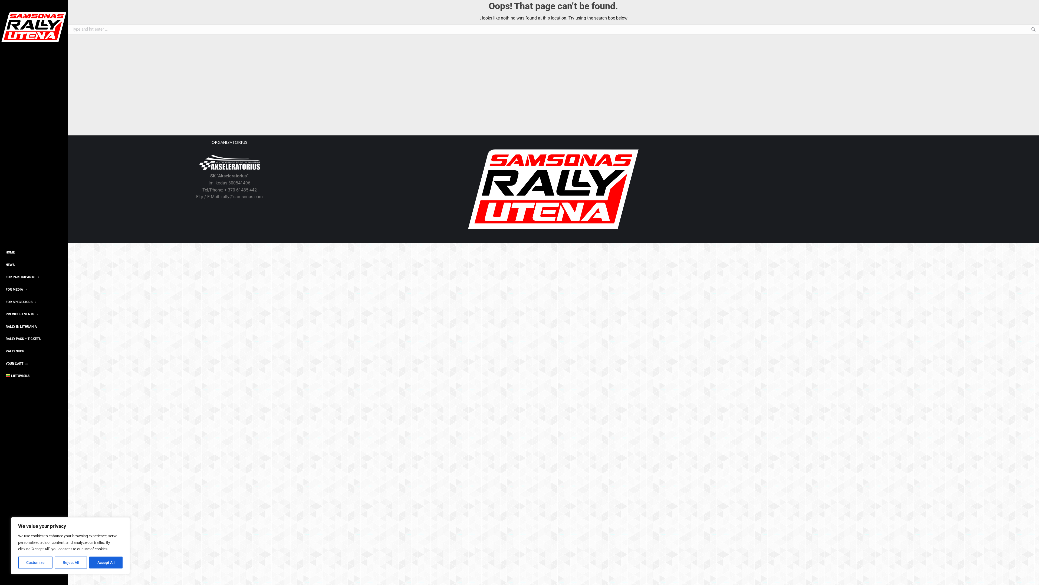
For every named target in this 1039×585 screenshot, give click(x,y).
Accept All (106, 562)
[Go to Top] (1030, 576)
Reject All (71, 562)
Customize (35, 562)
